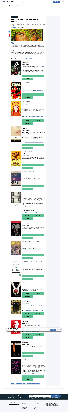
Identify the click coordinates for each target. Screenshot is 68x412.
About (4, 5)
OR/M (34, 408)
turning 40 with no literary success (32, 305)
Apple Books (38, 75)
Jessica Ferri (14, 27)
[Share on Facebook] (9, 31)
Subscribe (56, 1)
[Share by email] (9, 36)
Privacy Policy (36, 407)
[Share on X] (9, 33)
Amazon (27, 75)
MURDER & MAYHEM (24, 407)
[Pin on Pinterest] (9, 35)
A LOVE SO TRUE (24, 403)
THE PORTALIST (24, 408)
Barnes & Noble (27, 78)
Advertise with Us (36, 403)
